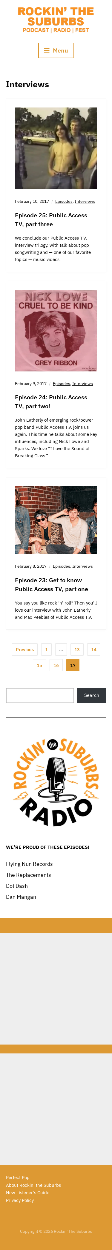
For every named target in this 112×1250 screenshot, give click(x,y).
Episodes (64, 201)
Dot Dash (17, 885)
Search (91, 695)
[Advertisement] (56, 989)
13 (77, 649)
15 (39, 665)
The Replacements (28, 874)
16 (56, 665)
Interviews (85, 201)
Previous (25, 649)
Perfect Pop (18, 1177)
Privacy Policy (20, 1200)
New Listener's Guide (27, 1192)
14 (93, 649)
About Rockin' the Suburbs (33, 1185)
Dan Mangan (21, 896)
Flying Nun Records (29, 863)
